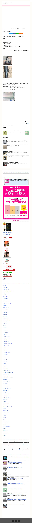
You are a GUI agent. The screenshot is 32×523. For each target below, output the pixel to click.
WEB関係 (5, 379)
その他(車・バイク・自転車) (8, 372)
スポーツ (5, 316)
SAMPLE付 (5, 305)
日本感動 (6, 332)
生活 (4, 408)
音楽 (4, 401)
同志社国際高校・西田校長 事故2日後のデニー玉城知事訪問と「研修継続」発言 (16, 499)
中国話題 (6, 354)
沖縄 (5, 334)
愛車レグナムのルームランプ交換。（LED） (13, 145)
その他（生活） (6, 421)
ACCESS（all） (6, 307)
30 (19, 449)
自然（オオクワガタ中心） (7, 406)
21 (12, 448)
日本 (5, 327)
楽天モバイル (5, 430)
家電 (4, 415)
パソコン (5, 383)
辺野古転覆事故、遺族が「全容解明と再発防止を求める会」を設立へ (15, 467)
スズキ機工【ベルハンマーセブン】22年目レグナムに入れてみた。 (16, 156)
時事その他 (5, 368)
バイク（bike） (6, 374)
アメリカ (5, 359)
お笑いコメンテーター (8, 343)
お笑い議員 (6, 341)
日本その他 (6, 345)
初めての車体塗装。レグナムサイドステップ (13, 151)
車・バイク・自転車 (6, 370)
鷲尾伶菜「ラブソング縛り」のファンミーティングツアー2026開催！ (15, 478)
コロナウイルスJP (7, 336)
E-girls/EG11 (6, 390)
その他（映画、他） (6, 397)
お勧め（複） (6, 289)
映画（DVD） (5, 399)
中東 (4, 363)
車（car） (27, 121)
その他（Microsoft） (7, 303)
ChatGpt (4, 294)
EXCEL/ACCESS (5, 296)
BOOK (4, 285)
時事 (4, 325)
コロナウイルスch (7, 352)
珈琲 (4, 417)
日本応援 (5, 321)
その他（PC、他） (6, 381)
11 (27, 445)
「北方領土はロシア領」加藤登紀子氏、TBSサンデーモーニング (14, 462)
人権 (5, 350)
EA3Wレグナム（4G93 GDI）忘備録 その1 (13, 162)
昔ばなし (5, 323)
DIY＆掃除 (5, 410)
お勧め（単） (5, 287)
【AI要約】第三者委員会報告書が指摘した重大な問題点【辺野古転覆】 (15, 483)
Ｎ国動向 (5, 312)
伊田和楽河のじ (5, 318)
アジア (5, 361)
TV (4, 392)
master (28, 123)
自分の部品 (5, 298)
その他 (4, 428)
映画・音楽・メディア (7, 388)
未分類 (4, 435)
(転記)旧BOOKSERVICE (6, 426)
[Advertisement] (16, 19)
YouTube (5, 314)
